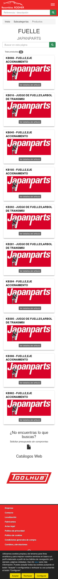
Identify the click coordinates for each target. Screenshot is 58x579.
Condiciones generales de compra (20, 539)
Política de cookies (13, 535)
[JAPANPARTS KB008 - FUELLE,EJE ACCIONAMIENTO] (29, 72)
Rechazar (28, 575)
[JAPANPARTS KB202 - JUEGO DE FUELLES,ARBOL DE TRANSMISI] (29, 221)
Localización (10, 517)
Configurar (41, 575)
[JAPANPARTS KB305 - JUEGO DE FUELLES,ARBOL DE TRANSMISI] (29, 333)
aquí (37, 561)
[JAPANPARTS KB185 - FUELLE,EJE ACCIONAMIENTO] (29, 184)
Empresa (9, 508)
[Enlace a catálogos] (29, 477)
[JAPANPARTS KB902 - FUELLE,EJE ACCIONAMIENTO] (29, 408)
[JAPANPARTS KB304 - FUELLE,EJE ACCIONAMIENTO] (29, 296)
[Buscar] (53, 12)
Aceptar (15, 575)
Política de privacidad (14, 530)
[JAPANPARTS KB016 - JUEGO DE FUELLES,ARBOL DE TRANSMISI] (29, 110)
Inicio (7, 21)
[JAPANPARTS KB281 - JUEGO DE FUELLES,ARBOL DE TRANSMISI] (29, 259)
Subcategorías (21, 21)
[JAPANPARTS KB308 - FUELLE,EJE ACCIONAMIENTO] (29, 370)
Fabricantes (10, 521)
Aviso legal (10, 526)
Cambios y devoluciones (16, 544)
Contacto (9, 512)
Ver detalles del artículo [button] (30, 84)
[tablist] (29, 477)
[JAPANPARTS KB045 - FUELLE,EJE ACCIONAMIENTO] (29, 147)
